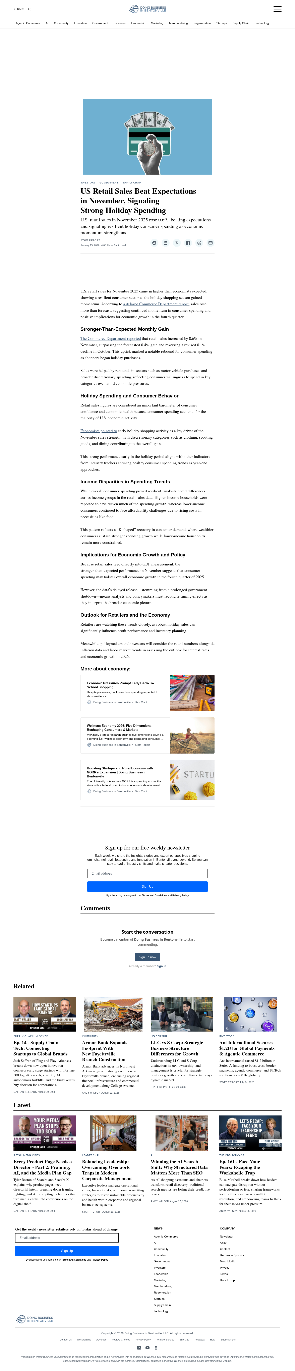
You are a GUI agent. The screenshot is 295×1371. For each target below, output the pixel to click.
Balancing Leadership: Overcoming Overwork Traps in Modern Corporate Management (107, 1170)
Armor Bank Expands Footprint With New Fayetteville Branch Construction (104, 1051)
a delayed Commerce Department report (156, 304)
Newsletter (226, 1236)
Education (80, 23)
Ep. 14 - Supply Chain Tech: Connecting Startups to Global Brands (40, 1048)
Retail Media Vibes (26, 1155)
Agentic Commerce (28, 23)
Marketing (157, 23)
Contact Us (66, 1339)
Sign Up (147, 886)
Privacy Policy (180, 895)
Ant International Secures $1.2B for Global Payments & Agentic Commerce (247, 1048)
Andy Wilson (91, 1092)
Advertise (101, 1339)
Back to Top (227, 1280)
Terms (224, 1273)
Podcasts (200, 1339)
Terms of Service (165, 1339)
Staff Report (90, 240)
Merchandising (178, 23)
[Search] (29, 9)
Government (100, 23)
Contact (225, 1249)
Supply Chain (241, 23)
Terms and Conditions (154, 895)
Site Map (184, 1339)
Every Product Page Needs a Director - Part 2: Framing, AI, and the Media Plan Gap (42, 1167)
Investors (119, 23)
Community (61, 23)
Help (212, 1339)
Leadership (138, 23)
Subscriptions (228, 1339)
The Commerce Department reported (110, 338)
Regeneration (202, 23)
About (223, 1242)
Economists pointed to (98, 430)
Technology (262, 23)
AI (47, 23)
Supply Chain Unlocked (30, 1036)
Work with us (84, 1339)
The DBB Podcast (231, 1155)
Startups (221, 23)
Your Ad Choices (121, 1339)
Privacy (224, 1267)
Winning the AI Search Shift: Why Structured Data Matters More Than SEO (179, 1167)
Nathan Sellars (25, 1092)
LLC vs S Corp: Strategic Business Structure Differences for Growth (177, 1048)
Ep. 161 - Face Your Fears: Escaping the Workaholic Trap (239, 1167)
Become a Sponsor (232, 1255)
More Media (227, 1261)
